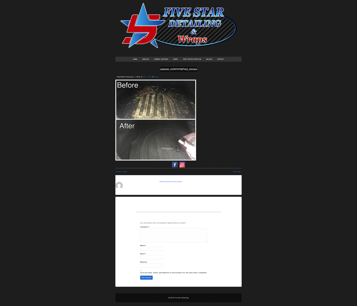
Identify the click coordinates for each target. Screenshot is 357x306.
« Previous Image (121, 172)
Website (143, 262)
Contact (220, 59)
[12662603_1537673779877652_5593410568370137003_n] (155, 160)
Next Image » (237, 172)
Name (143, 245)
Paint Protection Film (192, 59)
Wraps (175, 59)
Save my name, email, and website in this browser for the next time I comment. (173, 273)
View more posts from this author (171, 181)
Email (143, 254)
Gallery (209, 59)
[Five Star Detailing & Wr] (178, 48)
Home (135, 59)
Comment (145, 227)
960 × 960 (147, 77)
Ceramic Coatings (161, 59)
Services (145, 59)
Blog (156, 77)
